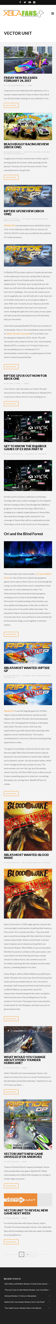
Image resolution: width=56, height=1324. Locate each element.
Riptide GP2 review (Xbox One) (24, 212)
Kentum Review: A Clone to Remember (20, 1296)
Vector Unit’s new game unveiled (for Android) (23, 1155)
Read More (11, 105)
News (30, 85)
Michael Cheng (14, 152)
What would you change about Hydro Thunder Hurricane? (24, 1060)
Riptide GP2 (9, 225)
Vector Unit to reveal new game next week (26, 1211)
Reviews (26, 219)
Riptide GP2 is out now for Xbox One (25, 377)
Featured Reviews (39, 219)
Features (42, 454)
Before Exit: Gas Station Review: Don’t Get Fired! (25, 1302)
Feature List (18, 153)
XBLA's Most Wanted (41, 675)
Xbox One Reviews (32, 152)
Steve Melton (13, 675)
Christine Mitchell (16, 85)
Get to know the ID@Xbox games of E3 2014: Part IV (25, 447)
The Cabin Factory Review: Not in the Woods (23, 1308)
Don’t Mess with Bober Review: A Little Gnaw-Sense (26, 1284)
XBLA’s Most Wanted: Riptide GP (27, 669)
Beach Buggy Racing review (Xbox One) (26, 145)
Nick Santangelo (14, 454)
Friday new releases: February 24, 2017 (21, 79)
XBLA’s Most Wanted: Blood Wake (26, 856)
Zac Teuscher (13, 219)
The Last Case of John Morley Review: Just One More (26, 1290)
